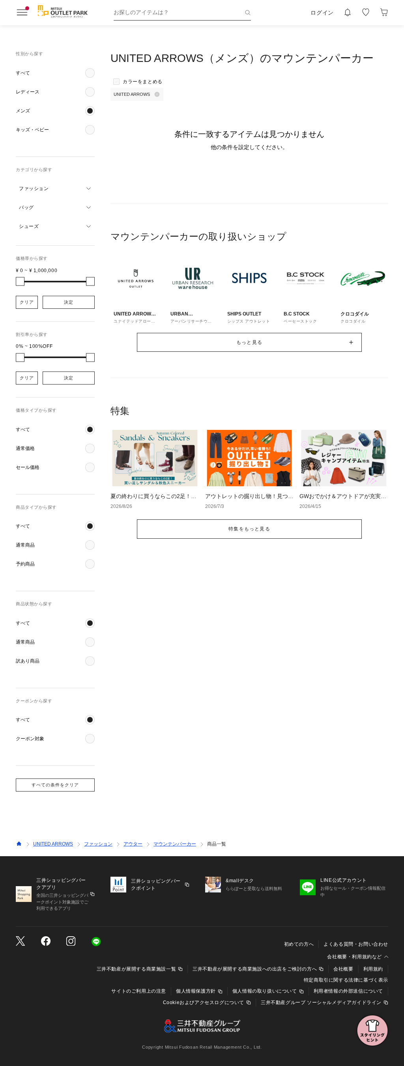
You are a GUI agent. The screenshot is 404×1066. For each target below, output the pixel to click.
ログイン (322, 12)
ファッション (98, 844)
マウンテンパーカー (174, 844)
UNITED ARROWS (53, 844)
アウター (132, 844)
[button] (55, 72)
